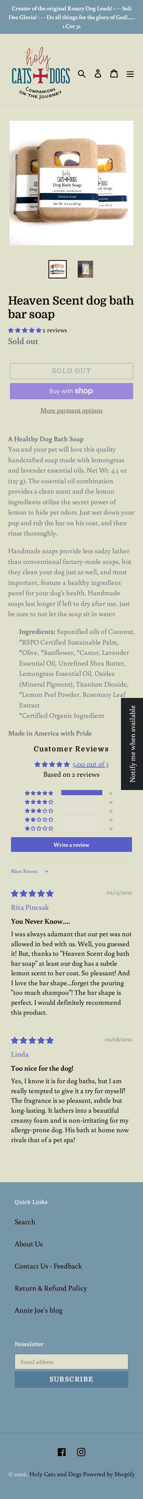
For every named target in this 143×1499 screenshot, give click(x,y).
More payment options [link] (71, 410)
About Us (29, 1243)
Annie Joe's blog (38, 1309)
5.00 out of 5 (91, 763)
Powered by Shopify (109, 1474)
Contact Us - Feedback (48, 1265)
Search (25, 1221)
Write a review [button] (71, 844)
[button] (25, 330)
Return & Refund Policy (51, 1287)
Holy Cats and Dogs (56, 1474)
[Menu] (130, 72)
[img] (32, 893)
